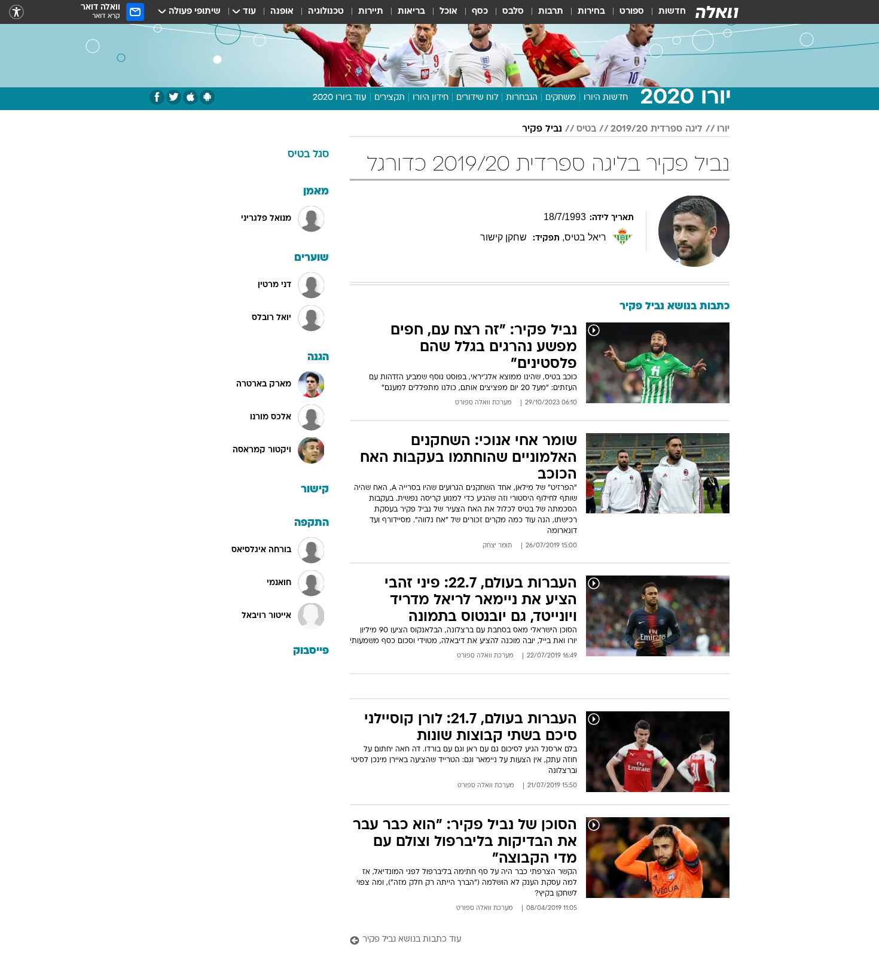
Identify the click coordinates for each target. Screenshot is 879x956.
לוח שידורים (477, 98)
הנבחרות (522, 98)
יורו (723, 129)
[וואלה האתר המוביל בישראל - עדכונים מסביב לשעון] (716, 12)
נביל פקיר (542, 129)
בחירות (591, 11)
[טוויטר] (173, 97)
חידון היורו (430, 98)
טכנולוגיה (326, 11)
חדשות (672, 11)
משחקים (560, 98)
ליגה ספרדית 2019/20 (657, 129)
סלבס (513, 11)
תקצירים (389, 98)
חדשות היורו (606, 98)
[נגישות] (16, 12)
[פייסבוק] (156, 97)
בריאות (411, 11)
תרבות (550, 11)
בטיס (586, 129)
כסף (480, 11)
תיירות (370, 11)
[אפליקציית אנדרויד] (207, 97)
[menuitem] (665, 12)
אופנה (282, 11)
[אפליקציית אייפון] (190, 97)
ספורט (631, 11)
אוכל (448, 11)
